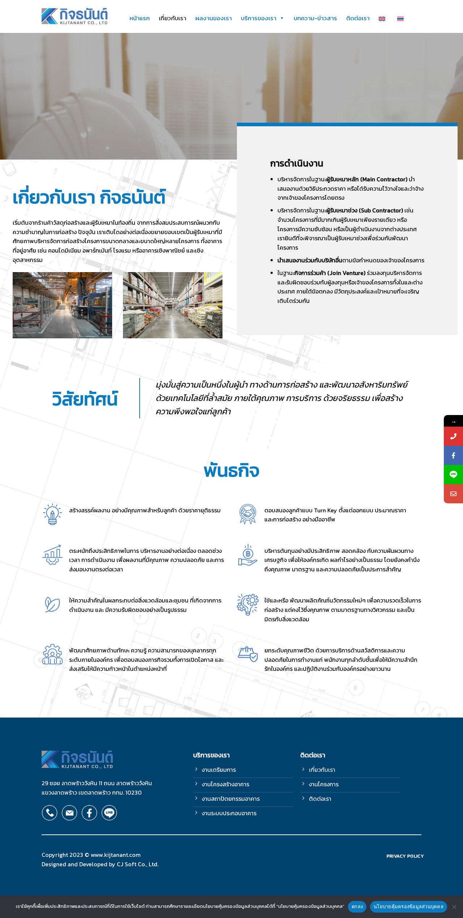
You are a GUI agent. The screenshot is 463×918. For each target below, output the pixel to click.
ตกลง (357, 906)
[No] (454, 909)
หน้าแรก (139, 18)
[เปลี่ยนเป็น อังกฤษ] (383, 18)
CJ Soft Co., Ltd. (137, 864)
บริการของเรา (258, 18)
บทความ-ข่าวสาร (315, 18)
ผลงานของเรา (213, 18)
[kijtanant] (75, 16)
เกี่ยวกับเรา (172, 18)
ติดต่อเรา (358, 18)
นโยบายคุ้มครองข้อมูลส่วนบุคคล (408, 906)
